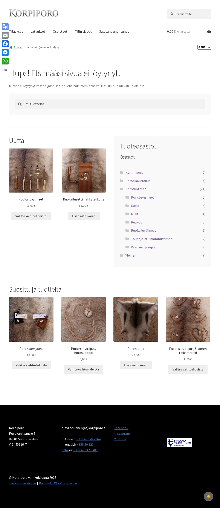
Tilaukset (16, 31)
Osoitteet (60, 31)
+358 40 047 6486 (85, 450)
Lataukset (38, 31)
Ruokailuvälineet (143, 230)
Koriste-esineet (142, 197)
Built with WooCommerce (58, 483)
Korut (135, 206)
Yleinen (130, 255)
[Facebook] (5, 44)
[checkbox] (208, 496)
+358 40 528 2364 (88, 439)
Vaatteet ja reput (143, 247)
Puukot (136, 222)
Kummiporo (134, 172)
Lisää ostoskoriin (83, 216)
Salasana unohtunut (114, 31)
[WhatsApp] (5, 61)
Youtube (120, 439)
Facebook (121, 428)
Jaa (4, 69)
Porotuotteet (135, 189)
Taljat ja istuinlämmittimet (151, 239)
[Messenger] (5, 52)
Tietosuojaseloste (22, 483)
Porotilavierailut (137, 181)
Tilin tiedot (83, 31)
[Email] (5, 35)
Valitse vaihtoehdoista (30, 216)
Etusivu (18, 47)
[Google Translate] (5, 26)
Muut (135, 214)
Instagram (122, 433)
